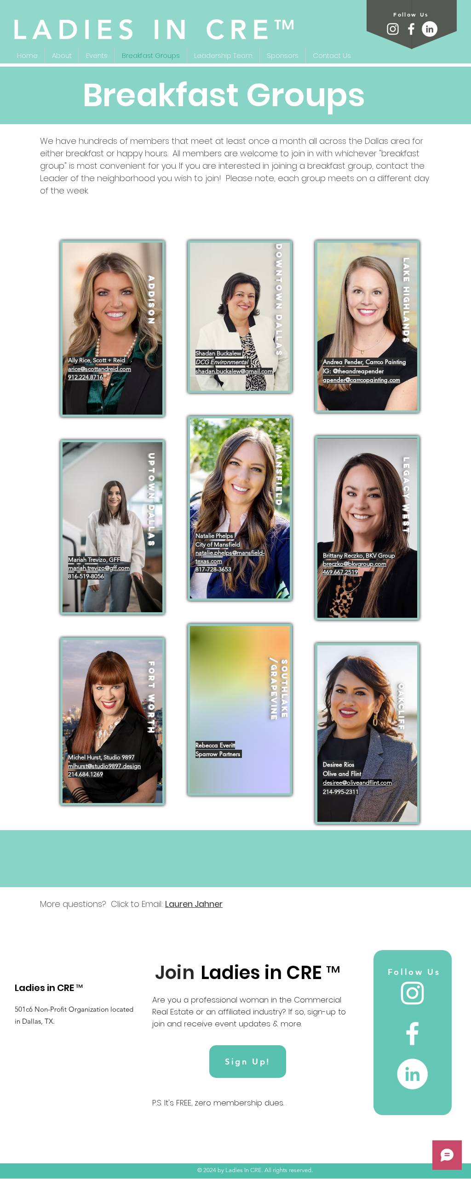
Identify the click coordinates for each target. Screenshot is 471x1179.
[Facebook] (411, 29)
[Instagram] (393, 29)
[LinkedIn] (429, 29)
